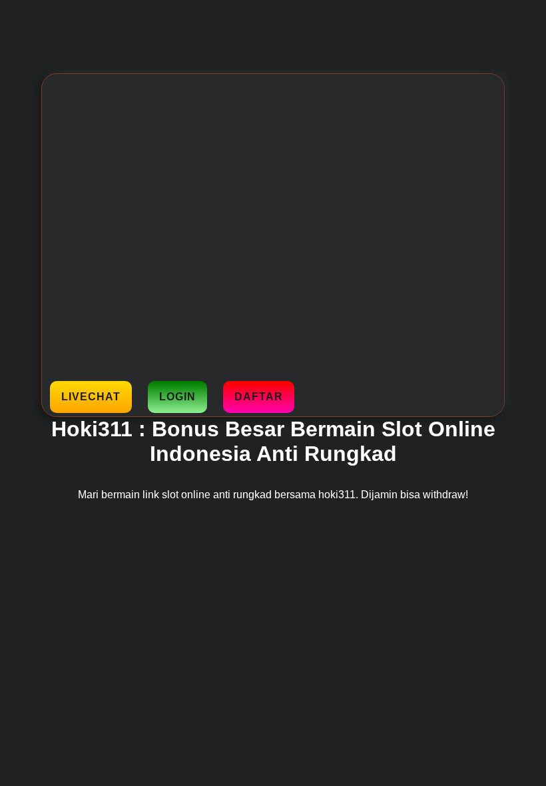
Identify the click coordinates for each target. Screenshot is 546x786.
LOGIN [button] (177, 396)
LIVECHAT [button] (91, 396)
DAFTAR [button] (258, 396)
